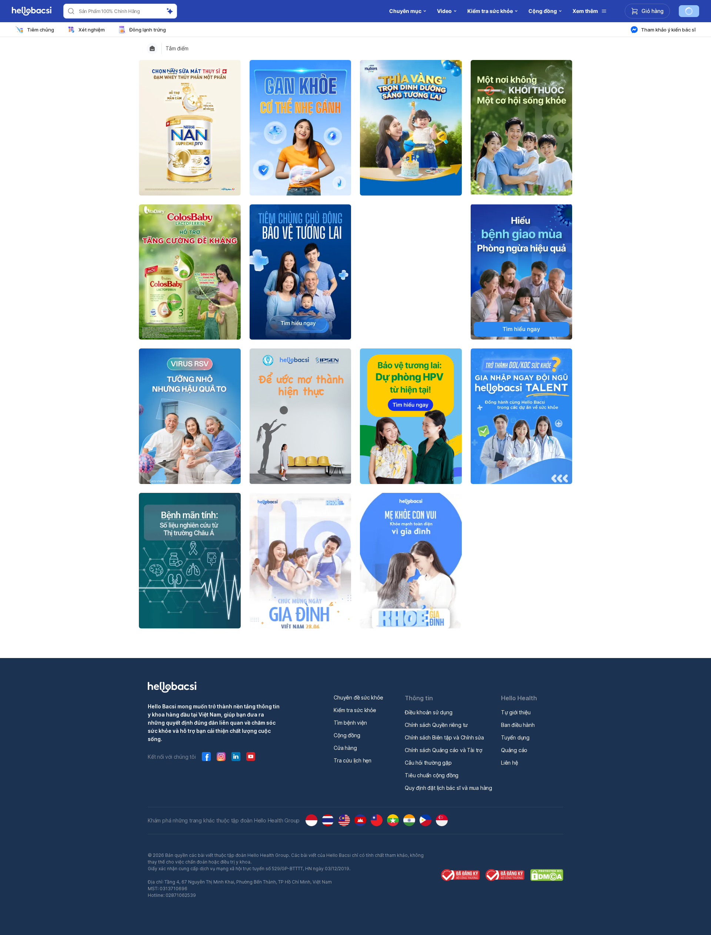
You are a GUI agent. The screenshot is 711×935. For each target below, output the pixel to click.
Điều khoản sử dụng (428, 712)
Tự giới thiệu (515, 712)
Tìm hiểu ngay (521, 329)
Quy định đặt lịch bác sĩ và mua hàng (448, 788)
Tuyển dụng (515, 737)
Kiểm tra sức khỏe (355, 710)
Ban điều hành (517, 725)
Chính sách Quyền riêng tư (436, 725)
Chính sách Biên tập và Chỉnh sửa (444, 737)
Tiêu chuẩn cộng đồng (431, 775)
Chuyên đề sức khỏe (358, 697)
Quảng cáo (514, 750)
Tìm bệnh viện (350, 722)
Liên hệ (509, 762)
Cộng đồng (347, 735)
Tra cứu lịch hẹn (352, 760)
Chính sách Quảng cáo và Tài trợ (443, 750)
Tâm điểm (177, 48)
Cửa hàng (345, 748)
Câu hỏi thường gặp (428, 762)
